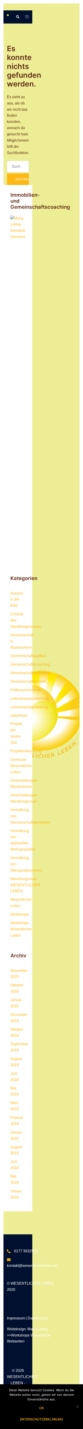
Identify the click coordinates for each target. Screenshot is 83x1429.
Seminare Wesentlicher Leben (21, 766)
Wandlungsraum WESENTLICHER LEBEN (25, 885)
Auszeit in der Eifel (16, 599)
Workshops (19, 914)
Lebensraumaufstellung (29, 698)
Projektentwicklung (26, 751)
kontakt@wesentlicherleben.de (32, 1266)
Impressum (16, 1318)
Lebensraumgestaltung (29, 707)
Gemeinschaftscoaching (30, 664)
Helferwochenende (26, 690)
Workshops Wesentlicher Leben (21, 929)
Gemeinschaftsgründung (30, 673)
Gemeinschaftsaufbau (28, 656)
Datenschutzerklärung (41, 1419)
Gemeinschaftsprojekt (28, 681)
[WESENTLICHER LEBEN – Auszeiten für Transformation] (8, 17)
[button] (17, 17)
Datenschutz (38, 1318)
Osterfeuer (18, 715)
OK (41, 1408)
